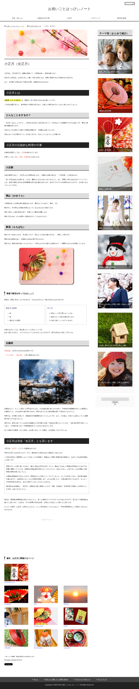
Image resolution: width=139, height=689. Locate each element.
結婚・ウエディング (106, 228)
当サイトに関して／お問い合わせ (56, 679)
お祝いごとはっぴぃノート (69, 9)
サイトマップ (102, 679)
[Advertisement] (46, 534)
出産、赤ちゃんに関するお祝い (109, 72)
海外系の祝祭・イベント (107, 267)
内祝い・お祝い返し (106, 189)
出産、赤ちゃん (17, 18)
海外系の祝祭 (121, 18)
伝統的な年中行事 (43, 18)
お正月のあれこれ (9, 582)
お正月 (69, 18)
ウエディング (95, 18)
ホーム (35, 679)
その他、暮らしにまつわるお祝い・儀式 (112, 345)
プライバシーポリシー (83, 679)
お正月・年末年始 (105, 150)
